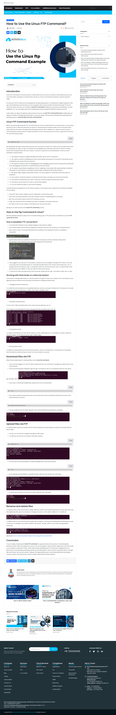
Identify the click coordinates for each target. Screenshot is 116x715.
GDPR (54, 679)
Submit (53, 649)
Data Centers (9, 12)
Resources (55, 683)
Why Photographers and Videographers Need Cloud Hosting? (37, 630)
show (34, 85)
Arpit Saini (11, 28)
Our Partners (7, 689)
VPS (26, 8)
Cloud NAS (72, 670)
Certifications (8, 686)
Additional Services (49, 8)
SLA (53, 670)
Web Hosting (10, 20)
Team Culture (8, 670)
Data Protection (64, 8)
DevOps (36, 12)
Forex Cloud (39, 673)
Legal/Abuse (56, 666)
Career (6, 676)
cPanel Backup (73, 678)
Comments (105, 78)
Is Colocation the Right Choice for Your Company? (63, 629)
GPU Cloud (39, 670)
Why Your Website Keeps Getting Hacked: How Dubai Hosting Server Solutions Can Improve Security (93, 97)
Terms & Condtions (58, 673)
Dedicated (18, 8)
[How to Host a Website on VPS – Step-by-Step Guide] (16, 621)
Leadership (7, 692)
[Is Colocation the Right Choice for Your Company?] (63, 621)
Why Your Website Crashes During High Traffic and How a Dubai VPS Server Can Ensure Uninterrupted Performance (94, 64)
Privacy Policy (56, 676)
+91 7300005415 (72, 651)
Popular (93, 78)
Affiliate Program (57, 686)
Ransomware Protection (72, 674)
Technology (48, 12)
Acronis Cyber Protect (75, 666)
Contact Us (7, 683)
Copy (70, 138)
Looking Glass (56, 689)
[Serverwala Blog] (9, 3)
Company (8, 8)
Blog (5, 673)
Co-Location (35, 8)
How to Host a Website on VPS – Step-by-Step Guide (15, 629)
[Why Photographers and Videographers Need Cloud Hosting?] (40, 621)
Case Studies (8, 679)
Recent (83, 78)
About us (6, 666)
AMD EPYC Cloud (41, 666)
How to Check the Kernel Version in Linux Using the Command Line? (32, 536)
